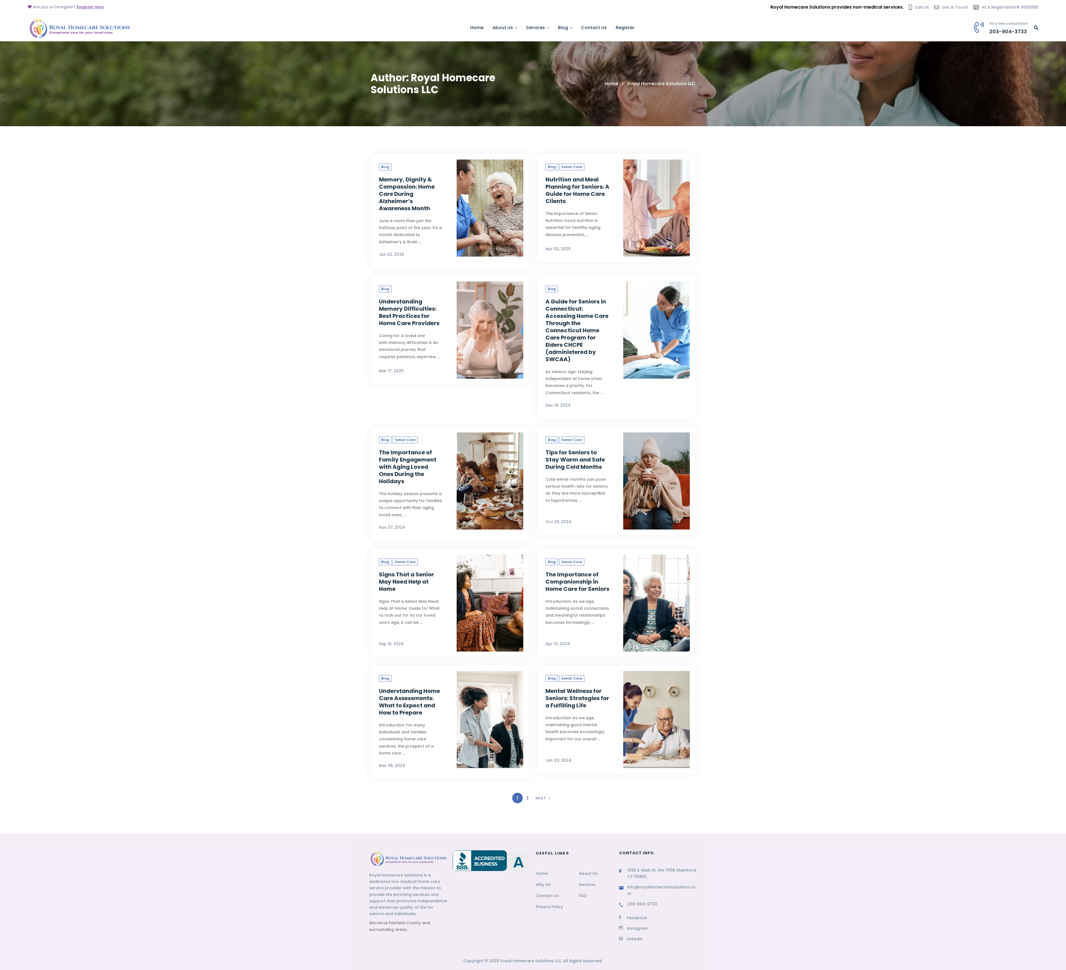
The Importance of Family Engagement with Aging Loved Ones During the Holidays (407, 467)
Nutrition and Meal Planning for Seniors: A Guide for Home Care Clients (577, 190)
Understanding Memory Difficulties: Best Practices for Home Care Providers (409, 312)
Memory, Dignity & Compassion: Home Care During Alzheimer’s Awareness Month (407, 194)
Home (611, 83)
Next (540, 798)
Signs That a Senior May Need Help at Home (406, 582)
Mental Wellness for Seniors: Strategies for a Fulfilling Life (577, 698)
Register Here (90, 7)
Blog (385, 166)
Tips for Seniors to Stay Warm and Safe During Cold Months (575, 460)
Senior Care (571, 166)
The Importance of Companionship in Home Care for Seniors (577, 582)
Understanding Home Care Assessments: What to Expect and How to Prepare (409, 701)
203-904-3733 (642, 904)
